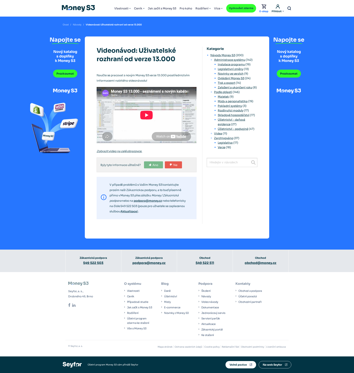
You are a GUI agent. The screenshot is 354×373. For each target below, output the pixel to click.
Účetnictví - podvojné (233, 129)
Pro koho (186, 8)
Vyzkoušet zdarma (241, 8)
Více (217, 8)
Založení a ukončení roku (235, 87)
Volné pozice (238, 364)
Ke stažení (207, 335)
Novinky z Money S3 (176, 313)
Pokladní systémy (230, 106)
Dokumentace (210, 307)
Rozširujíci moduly (230, 110)
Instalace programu (231, 64)
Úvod (66, 24)
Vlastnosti (121, 8)
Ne (175, 165)
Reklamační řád (230, 346)
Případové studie (137, 302)
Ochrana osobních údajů (188, 346)
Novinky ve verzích (231, 73)
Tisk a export (226, 83)
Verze (221, 147)
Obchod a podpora (250, 291)
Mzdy (167, 302)
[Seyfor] (72, 364)
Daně (167, 291)
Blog (165, 284)
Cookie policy (212, 346)
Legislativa (225, 142)
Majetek (223, 96)
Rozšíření (202, 8)
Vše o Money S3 (137, 328)
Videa (218, 133)
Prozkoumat (65, 73)
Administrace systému (229, 60)
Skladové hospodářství (233, 115)
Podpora (205, 284)
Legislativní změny (230, 69)
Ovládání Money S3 (231, 78)
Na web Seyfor (272, 364)
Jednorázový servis (213, 313)
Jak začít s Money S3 (162, 8)
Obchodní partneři (249, 302)
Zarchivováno (223, 138)
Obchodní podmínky (252, 346)
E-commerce (172, 307)
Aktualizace (128, 211)
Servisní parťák (210, 318)
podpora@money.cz (148, 200)
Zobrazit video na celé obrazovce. (119, 151)
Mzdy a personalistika (233, 101)
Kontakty (242, 284)
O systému (132, 284)
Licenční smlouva (276, 346)
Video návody (209, 302)
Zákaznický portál (212, 329)
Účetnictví (170, 296)
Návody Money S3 (222, 55)
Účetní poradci (247, 296)
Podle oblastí (223, 92)
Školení (206, 291)
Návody (77, 24)
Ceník (138, 8)
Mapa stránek (165, 346)
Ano (155, 165)
